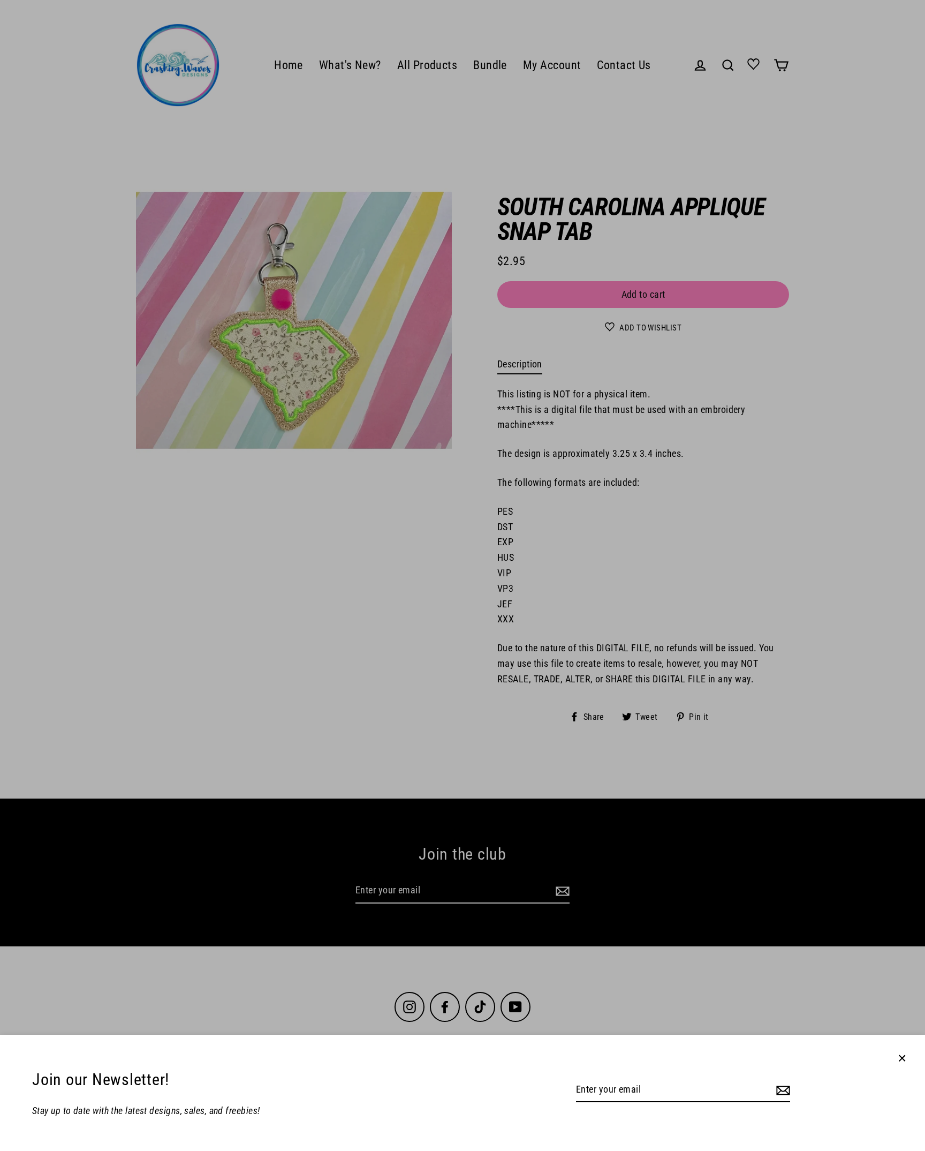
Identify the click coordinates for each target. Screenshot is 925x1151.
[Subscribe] (781, 1090)
